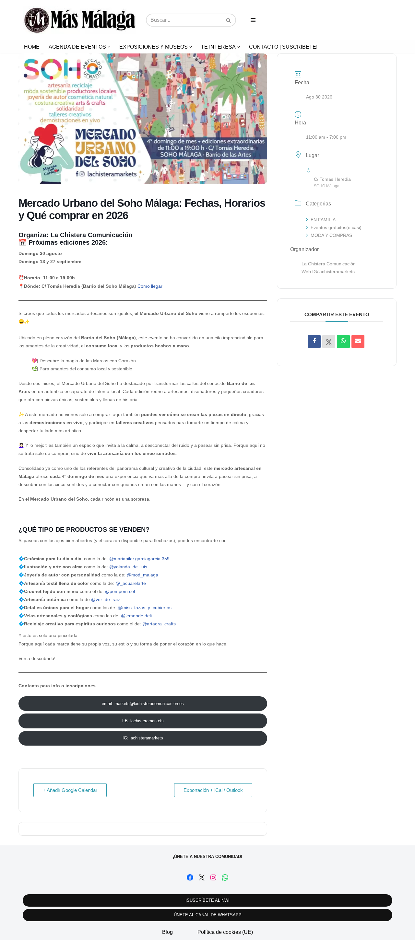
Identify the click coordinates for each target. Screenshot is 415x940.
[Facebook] (190, 877)
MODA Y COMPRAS (331, 235)
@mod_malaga (142, 574)
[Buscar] (228, 20)
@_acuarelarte (130, 583)
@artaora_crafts (159, 623)
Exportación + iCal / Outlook (213, 790)
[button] (109, 47)
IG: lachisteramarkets (143, 738)
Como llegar (149, 286)
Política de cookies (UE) (225, 932)
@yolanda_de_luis (128, 566)
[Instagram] (213, 877)
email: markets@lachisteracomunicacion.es (143, 703)
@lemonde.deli (136, 615)
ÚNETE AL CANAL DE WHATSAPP (208, 914)
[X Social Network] (328, 341)
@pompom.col (120, 591)
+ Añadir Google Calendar (70, 790)
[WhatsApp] (225, 877)
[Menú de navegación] (253, 20)
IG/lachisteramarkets (333, 271)
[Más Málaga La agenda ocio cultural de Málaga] (79, 20)
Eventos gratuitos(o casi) (336, 227)
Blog (167, 932)
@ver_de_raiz (105, 599)
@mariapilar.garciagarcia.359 (139, 558)
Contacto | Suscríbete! (283, 47)
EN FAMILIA (323, 219)
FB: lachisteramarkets (143, 720)
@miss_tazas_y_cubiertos (145, 607)
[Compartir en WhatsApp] (343, 341)
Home (32, 47)
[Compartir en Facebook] (314, 341)
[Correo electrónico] (357, 341)
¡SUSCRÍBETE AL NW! (207, 900)
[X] (202, 877)
